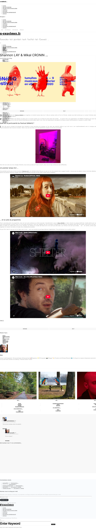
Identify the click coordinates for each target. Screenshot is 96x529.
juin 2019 (5, 121)
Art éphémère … (57, 407)
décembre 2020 (6, 103)
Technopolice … (15, 483)
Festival (4, 48)
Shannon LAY (25, 171)
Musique (4, 50)
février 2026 (5, 61)
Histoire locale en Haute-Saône (10, 8)
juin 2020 (5, 109)
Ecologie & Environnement (58, 403)
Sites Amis (5, 11)
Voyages (19, 405)
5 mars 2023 (58, 410)
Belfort (4, 335)
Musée (4, 49)
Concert (4, 47)
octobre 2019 (6, 117)
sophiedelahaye (10, 420)
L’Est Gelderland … (18, 408)
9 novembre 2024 (19, 411)
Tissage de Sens (7, 488)
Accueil (4, 5)
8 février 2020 (5, 59)
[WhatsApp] (24, 29)
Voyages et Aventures (19, 406)
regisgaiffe (11, 432)
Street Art (58, 405)
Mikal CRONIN (61, 223)
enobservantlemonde (8, 485)
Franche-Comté (6, 338)
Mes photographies (7, 7)
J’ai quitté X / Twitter (16, 487)
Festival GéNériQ (19, 115)
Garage (4, 339)
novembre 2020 (6, 104)
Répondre (5, 428)
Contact (5, 13)
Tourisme (20, 404)
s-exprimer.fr (3, 1)
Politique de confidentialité (9, 12)
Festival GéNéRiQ (6, 336)
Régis (4, 60)
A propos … (5, 9)
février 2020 (5, 113)
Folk (3, 337)
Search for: (2, 520)
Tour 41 (9, 116)
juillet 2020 (5, 108)
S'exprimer (7, 504)
